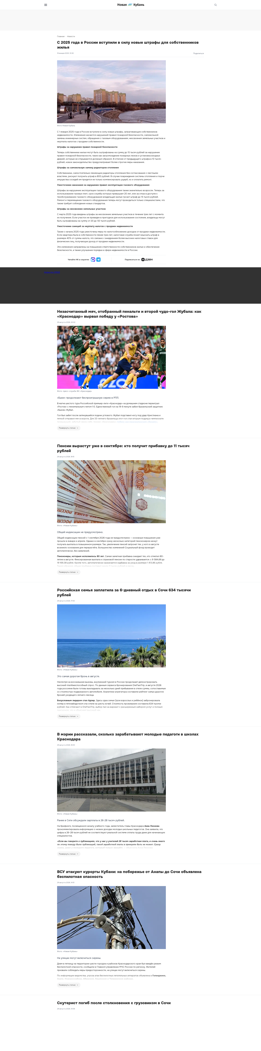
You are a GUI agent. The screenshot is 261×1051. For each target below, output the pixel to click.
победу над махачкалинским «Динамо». (137, 421)
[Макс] (93, 259)
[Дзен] (147, 259)
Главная (60, 36)
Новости (71, 36)
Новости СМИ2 (52, 272)
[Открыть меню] (45, 5)
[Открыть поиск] (215, 4)
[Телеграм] (98, 259)
